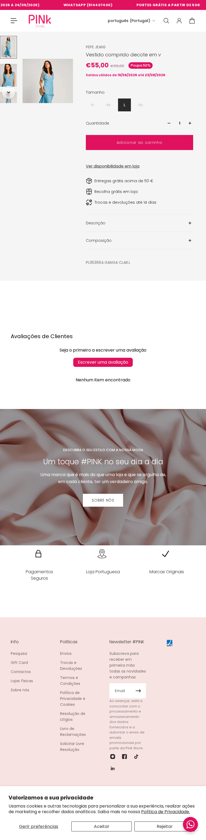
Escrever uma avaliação (103, 362)
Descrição (95, 223)
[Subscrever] (138, 690)
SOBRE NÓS (103, 500)
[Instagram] (113, 756)
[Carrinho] (192, 21)
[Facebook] (124, 756)
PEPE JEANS (96, 47)
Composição (99, 240)
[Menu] (14, 20)
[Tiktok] (136, 756)
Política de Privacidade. (165, 812)
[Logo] (40, 20)
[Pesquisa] (166, 21)
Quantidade (97, 123)
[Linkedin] (113, 768)
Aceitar (101, 826)
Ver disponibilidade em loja (112, 166)
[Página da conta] (179, 21)
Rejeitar (165, 826)
